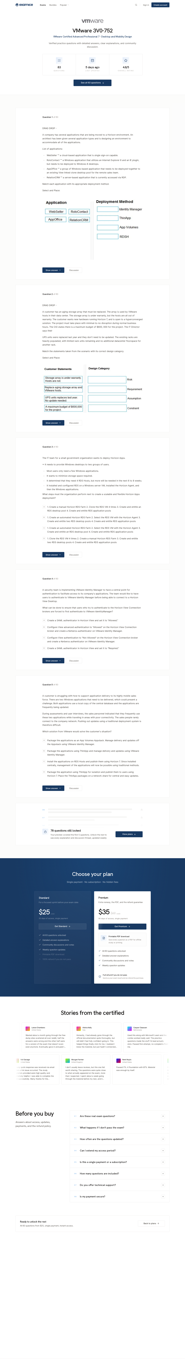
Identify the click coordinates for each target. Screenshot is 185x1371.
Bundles (52, 5)
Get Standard (61, 926)
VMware (82, 30)
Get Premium (121, 926)
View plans (127, 834)
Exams (43, 5)
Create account (160, 5)
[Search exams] (136, 4)
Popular (63, 5)
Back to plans (150, 1223)
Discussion (74, 270)
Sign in (146, 5)
